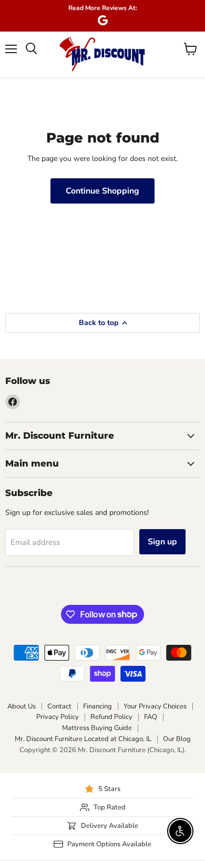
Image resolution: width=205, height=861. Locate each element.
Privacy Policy (57, 717)
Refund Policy (111, 717)
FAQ (150, 717)
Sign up (162, 542)
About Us (21, 706)
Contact (59, 706)
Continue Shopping (102, 191)
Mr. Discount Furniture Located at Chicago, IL (83, 739)
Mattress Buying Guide (97, 728)
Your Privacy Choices (155, 706)
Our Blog (177, 739)
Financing (97, 706)
